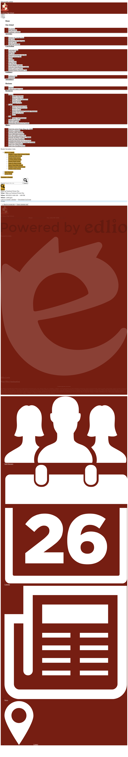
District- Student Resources (20, 99)
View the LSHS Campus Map (17, 135)
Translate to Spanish (7, 177)
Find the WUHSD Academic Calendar (19, 137)
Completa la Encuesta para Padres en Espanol (21, 142)
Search (3, 183)
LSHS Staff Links (13, 121)
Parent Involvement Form (19, 106)
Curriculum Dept (13, 50)
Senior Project (12, 62)
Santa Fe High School (14, 163)
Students (10, 94)
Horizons (11, 87)
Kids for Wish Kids (17, 98)
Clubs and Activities (14, 44)
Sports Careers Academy (15, 68)
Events (3, 201)
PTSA (14, 115)
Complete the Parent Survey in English (19, 141)
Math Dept (11, 53)
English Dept (12, 52)
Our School (11, 28)
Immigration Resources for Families (18, 123)
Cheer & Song (12, 42)
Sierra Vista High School (15, 165)
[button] (9, 26)
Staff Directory (12, 30)
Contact (35, 744)
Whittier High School (14, 169)
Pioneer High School (14, 161)
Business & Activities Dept (16, 37)
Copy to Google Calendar (8, 199)
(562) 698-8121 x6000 (39, 218)
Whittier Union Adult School (16, 167)
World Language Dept (14, 57)
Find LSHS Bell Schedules (16, 134)
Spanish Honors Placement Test (17, 70)
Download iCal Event (24, 199)
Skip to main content (7, 1)
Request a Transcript (14, 130)
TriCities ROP (12, 63)
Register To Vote (17, 103)
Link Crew (11, 39)
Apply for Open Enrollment (16, 139)
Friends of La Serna (18, 113)
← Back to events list (8, 204)
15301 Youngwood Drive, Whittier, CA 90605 (14, 218)
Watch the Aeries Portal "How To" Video (20, 129)
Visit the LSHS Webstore (15, 132)
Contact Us (63, 218)
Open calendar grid (22, 204)
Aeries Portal (8, 174)
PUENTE (11, 60)
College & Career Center (15, 89)
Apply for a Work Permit (15, 144)
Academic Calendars (14, 32)
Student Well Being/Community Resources (24, 111)
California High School (15, 156)
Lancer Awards (16, 101)
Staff (9, 116)
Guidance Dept (12, 76)
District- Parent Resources (19, 108)
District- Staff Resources (19, 118)
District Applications (14, 120)
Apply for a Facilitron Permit (16, 146)
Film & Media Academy (15, 65)
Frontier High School (14, 158)
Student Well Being (18, 96)
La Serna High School (14, 159)
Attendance (11, 77)
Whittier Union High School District (19, 154)
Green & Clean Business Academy (18, 67)
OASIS (10, 58)
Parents (10, 104)
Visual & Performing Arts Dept (17, 55)
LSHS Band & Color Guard (16, 41)
